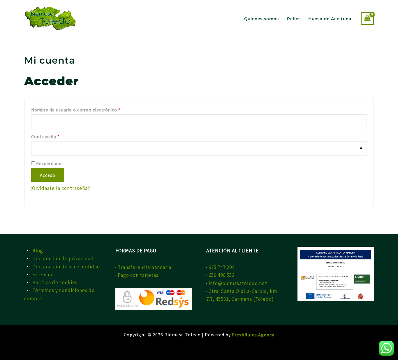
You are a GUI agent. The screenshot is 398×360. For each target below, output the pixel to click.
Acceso (47, 175)
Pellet (293, 18)
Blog (37, 250)
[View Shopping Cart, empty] (367, 18)
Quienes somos (261, 18)
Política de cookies (55, 282)
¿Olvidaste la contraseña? (60, 188)
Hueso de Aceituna (329, 18)
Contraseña (57, 135)
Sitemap (42, 274)
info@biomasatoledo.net (238, 283)
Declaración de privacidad (63, 258)
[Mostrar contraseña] (361, 148)
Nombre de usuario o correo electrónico (88, 109)
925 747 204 (222, 267)
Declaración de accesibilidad (66, 266)
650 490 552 (222, 275)
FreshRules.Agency (253, 335)
